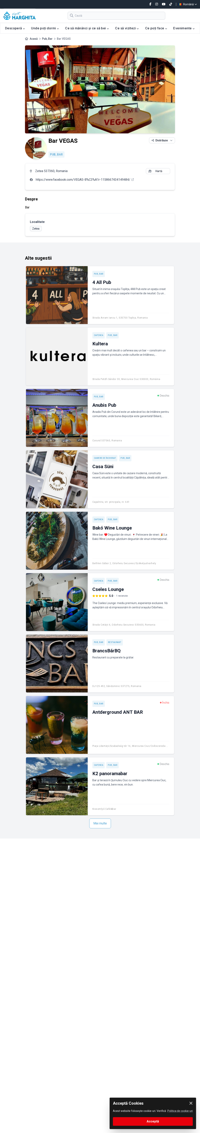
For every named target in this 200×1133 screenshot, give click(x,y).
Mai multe (100, 823)
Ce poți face (155, 28)
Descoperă (14, 28)
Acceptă (153, 1121)
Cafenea (98, 335)
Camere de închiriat (105, 458)
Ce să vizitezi (126, 28)
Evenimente (182, 28)
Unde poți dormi (44, 28)
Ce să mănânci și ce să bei (86, 28)
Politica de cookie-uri (180, 1110)
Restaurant (114, 642)
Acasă (34, 38)
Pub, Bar (47, 38)
